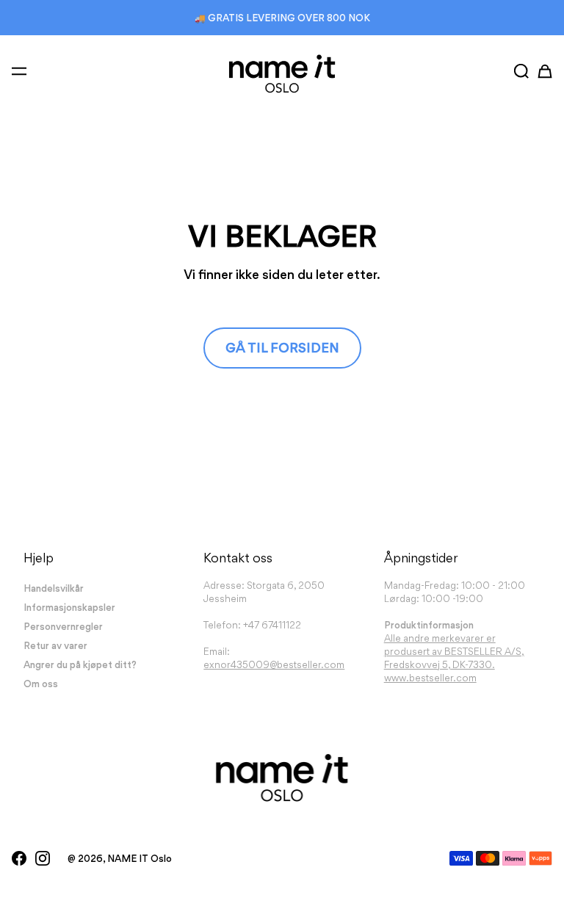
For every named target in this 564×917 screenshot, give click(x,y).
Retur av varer (55, 645)
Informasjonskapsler (69, 607)
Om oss (41, 683)
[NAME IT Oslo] (282, 73)
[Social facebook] (19, 858)
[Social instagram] (42, 858)
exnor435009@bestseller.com (273, 664)
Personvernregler (63, 626)
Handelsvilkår (54, 588)
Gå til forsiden (282, 347)
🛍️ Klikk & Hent (282, 17)
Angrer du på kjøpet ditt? (80, 664)
